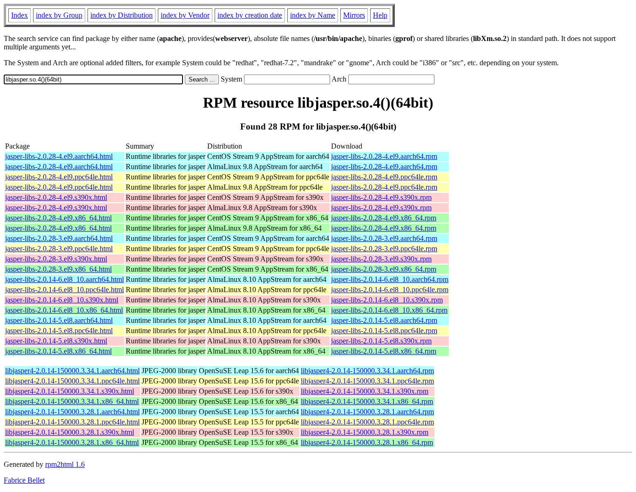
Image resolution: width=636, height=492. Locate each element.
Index (19, 15)
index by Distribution (121, 15)
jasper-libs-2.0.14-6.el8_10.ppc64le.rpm (389, 290)
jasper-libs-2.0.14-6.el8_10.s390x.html (61, 300)
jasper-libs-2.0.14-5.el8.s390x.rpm (381, 341)
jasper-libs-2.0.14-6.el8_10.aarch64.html (64, 279)
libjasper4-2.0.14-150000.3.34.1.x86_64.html (72, 401)
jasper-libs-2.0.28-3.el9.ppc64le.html (59, 249)
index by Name (312, 15)
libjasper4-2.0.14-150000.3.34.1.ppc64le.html (72, 381)
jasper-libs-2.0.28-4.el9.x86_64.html (58, 218)
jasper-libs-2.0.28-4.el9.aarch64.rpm (384, 156)
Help (380, 15)
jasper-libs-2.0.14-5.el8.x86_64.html (58, 351)
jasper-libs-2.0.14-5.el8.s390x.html (56, 341)
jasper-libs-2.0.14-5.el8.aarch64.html (59, 320)
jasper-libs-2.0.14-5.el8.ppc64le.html (59, 331)
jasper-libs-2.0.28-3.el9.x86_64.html (58, 269)
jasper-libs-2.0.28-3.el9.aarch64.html (59, 238)
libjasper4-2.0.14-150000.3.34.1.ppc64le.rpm (367, 381)
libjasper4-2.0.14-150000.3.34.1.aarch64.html (72, 371)
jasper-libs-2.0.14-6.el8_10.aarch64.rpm (389, 279)
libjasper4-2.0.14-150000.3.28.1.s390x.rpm (364, 432)
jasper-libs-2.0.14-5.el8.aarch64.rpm (384, 320)
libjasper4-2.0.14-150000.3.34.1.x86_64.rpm (367, 401)
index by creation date (249, 15)
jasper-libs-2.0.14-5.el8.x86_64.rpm (383, 351)
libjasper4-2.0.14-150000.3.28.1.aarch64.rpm (367, 412)
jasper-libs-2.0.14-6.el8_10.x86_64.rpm (389, 310)
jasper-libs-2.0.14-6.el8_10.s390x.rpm (387, 300)
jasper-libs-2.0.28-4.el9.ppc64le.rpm (384, 177)
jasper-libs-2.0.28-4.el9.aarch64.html (59, 156)
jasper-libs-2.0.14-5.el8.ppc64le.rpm (384, 331)
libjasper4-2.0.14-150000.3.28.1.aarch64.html (72, 412)
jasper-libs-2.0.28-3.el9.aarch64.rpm (384, 238)
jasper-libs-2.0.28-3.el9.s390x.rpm (381, 259)
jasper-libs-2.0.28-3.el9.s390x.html (56, 259)
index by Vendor (185, 15)
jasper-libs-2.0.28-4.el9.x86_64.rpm (383, 218)
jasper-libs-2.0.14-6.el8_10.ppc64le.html (64, 290)
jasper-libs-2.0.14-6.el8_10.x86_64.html (64, 310)
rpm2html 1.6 (65, 464)
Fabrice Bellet (24, 480)
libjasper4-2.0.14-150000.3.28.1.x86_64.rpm (367, 442)
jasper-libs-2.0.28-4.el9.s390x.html (56, 197)
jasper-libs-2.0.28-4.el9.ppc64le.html (59, 177)
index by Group (59, 15)
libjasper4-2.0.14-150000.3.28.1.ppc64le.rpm (367, 422)
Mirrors (354, 15)
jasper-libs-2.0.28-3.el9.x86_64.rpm (383, 269)
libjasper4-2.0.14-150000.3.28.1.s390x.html (69, 432)
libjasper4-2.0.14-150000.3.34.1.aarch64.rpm (367, 371)
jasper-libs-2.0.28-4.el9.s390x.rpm (381, 197)
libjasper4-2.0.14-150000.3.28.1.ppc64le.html (72, 422)
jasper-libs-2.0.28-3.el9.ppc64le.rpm (384, 249)
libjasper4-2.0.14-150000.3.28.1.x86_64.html (72, 442)
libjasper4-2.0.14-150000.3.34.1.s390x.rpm (364, 391)
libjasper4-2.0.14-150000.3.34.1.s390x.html (69, 391)
